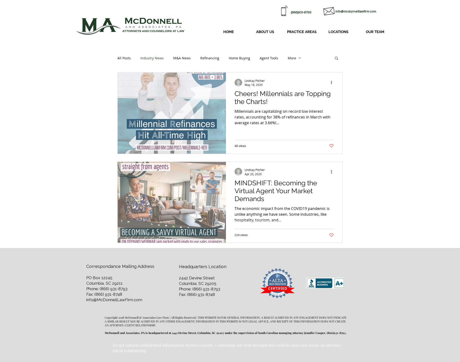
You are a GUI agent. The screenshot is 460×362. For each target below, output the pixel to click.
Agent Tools (269, 58)
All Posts (124, 58)
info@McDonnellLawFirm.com (114, 299)
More (292, 58)
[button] (301, 32)
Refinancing (209, 58)
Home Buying (239, 58)
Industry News (152, 58)
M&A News (182, 58)
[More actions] (333, 82)
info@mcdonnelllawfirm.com (355, 11)
